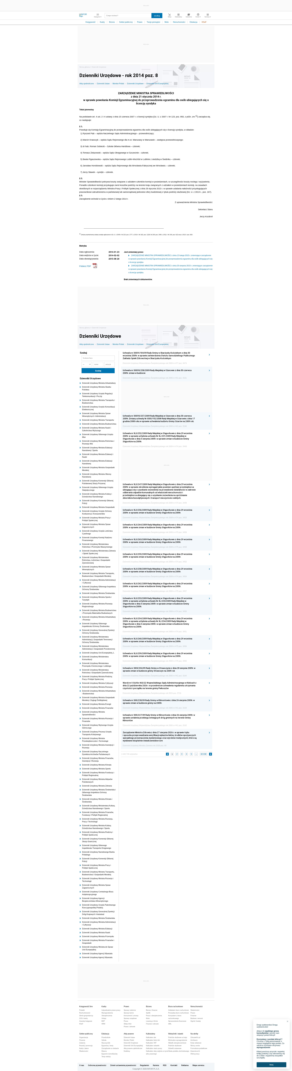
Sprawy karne (129, 1013)
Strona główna (84, 67)
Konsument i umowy (131, 1015)
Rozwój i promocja (86, 1045)
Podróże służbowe (174, 1045)
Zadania (82, 1043)
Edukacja (193, 22)
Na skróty (194, 1034)
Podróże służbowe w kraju (177, 1037)
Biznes (112, 22)
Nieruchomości (179, 22)
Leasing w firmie (152, 1021)
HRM (103, 1024)
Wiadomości (194, 1010)
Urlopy (104, 1018)
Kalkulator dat (151, 1037)
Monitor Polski (118, 84)
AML (170, 1024)
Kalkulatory (150, 1034)
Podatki (82, 1010)
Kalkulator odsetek (152, 1045)
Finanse (193, 1015)
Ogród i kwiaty (195, 1021)
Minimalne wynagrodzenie (177, 1040)
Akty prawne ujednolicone (133, 1048)
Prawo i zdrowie (129, 1026)
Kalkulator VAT (151, 1043)
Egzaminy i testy (107, 1045)
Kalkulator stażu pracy (154, 1048)
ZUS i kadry (83, 1018)
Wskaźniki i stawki (175, 1034)
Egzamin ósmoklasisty (109, 1054)
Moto (167, 22)
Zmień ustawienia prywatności (123, 1065)
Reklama (185, 1065)
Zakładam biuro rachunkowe (178, 1010)
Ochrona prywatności (97, 1065)
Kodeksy (127, 1051)
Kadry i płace (84, 1048)
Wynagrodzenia (107, 1013)
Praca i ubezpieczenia (154, 1015)
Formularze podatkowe (198, 1048)
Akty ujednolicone (86, 84)
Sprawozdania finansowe (177, 1021)
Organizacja (83, 1037)
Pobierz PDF (85, 266)
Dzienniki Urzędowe (99, 67)
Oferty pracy (194, 1054)
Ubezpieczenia (107, 1015)
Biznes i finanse (151, 1010)
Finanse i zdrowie (152, 1024)
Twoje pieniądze (153, 22)
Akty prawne (129, 1034)
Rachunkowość (84, 1013)
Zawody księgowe (85, 1021)
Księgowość (90, 22)
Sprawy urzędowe (130, 1018)
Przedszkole (106, 1037)
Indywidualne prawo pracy (111, 1010)
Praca (126, 1021)
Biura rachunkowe (175, 1006)
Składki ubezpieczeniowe (177, 1043)
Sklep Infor (128, 1024)
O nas (81, 1065)
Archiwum (194, 1040)
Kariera (156, 1065)
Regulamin (144, 1065)
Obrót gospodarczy (86, 1015)
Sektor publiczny (126, 22)
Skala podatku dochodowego (178, 1051)
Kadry (102, 22)
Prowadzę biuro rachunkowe (178, 1013)
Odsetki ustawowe (174, 1048)
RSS (164, 1065)
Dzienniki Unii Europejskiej (157, 84)
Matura (104, 1051)
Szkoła (104, 1040)
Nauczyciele (106, 1043)
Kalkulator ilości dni (153, 1040)
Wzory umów (195, 1045)
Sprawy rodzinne (130, 1010)
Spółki (148, 1013)
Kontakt (174, 1065)
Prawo (139, 22)
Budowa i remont (196, 1018)
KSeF (204, 22)
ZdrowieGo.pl (195, 1037)
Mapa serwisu (198, 1065)
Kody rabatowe (195, 1043)
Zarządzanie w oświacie (110, 1048)
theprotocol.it (195, 1051)
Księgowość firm (86, 1006)
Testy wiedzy (106, 1056)
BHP (103, 1021)
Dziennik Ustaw (103, 84)
